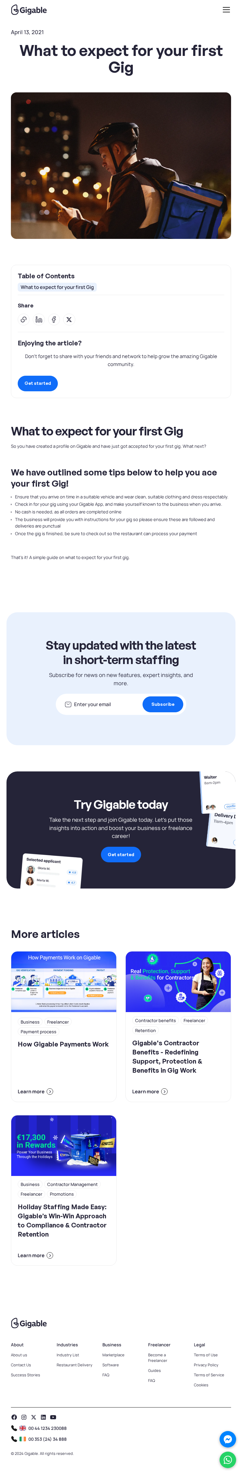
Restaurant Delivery (74, 1364)
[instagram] (24, 1417)
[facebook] (14, 1417)
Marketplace (113, 1354)
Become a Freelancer (157, 1357)
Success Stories (25, 1374)
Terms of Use (206, 1354)
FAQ (105, 1374)
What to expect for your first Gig (57, 287)
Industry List (68, 1354)
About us (19, 1354)
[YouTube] (53, 1417)
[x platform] (33, 1417)
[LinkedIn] (43, 1417)
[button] (225, 10)
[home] (29, 9)
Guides (154, 1370)
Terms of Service (209, 1374)
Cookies (201, 1385)
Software (110, 1364)
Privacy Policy (206, 1364)
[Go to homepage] (121, 1323)
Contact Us (21, 1364)
